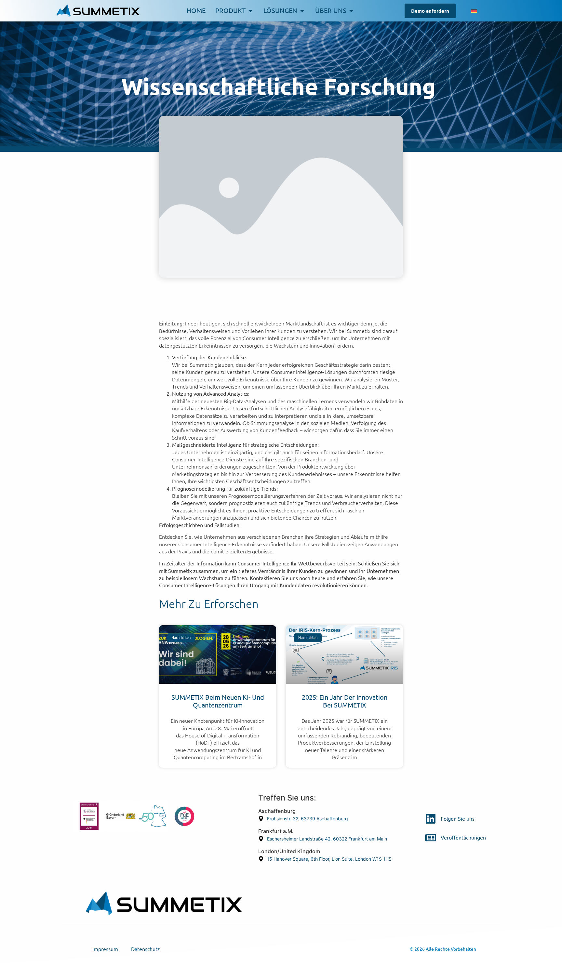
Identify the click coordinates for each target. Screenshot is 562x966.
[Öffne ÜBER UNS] (351, 11)
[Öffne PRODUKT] (250, 11)
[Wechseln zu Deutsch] (474, 11)
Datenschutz (145, 949)
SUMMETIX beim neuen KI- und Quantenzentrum (217, 701)
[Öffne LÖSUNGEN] (302, 11)
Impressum (105, 949)
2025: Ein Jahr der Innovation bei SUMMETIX (344, 701)
